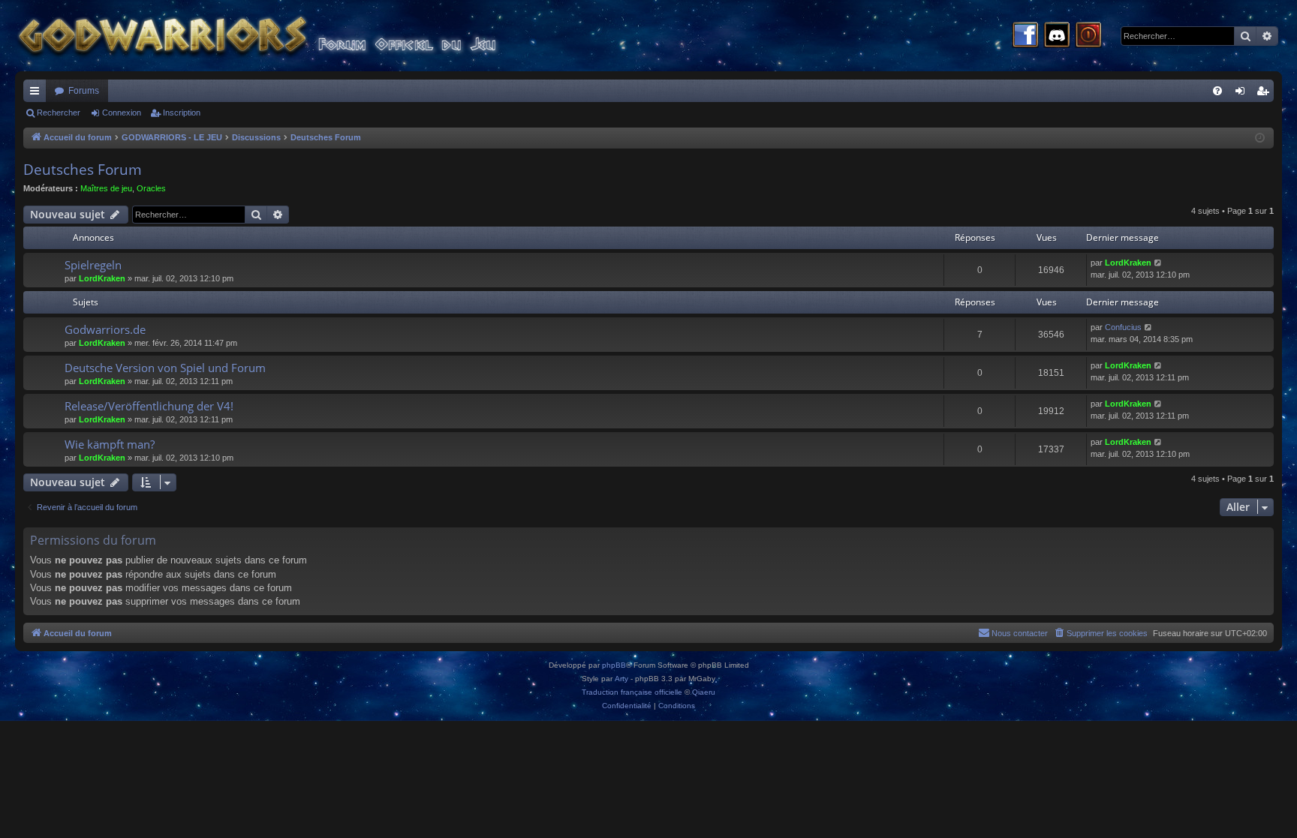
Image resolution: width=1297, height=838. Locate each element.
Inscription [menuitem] (1265, 94)
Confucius (1123, 327)
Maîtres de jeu (106, 188)
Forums (83, 91)
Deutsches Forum (82, 169)
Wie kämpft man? (110, 444)
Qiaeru (703, 692)
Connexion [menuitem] (1243, 94)
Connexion (121, 112)
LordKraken (102, 278)
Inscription (181, 112)
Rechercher (58, 112)
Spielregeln (93, 264)
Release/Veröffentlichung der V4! (149, 405)
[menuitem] (1217, 91)
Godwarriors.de (105, 329)
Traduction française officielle (632, 692)
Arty (621, 678)
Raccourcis (37, 94)
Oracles (151, 188)
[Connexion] (1088, 36)
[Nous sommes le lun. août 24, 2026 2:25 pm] (1260, 138)
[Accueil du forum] (285, 35)
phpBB (614, 665)
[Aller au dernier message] (1158, 263)
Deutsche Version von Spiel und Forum (165, 367)
